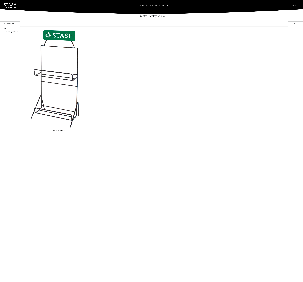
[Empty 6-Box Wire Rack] (58, 79)
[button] (135, 5)
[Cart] (299, 5)
